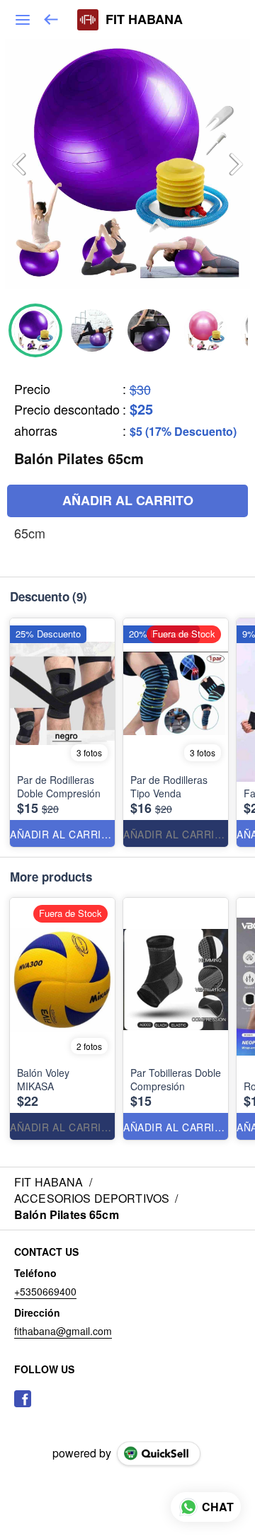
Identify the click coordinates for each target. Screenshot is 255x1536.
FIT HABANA (144, 20)
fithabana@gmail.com (63, 1331)
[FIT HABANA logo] (87, 19)
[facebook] (22, 1398)
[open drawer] (22, 19)
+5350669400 (45, 1291)
